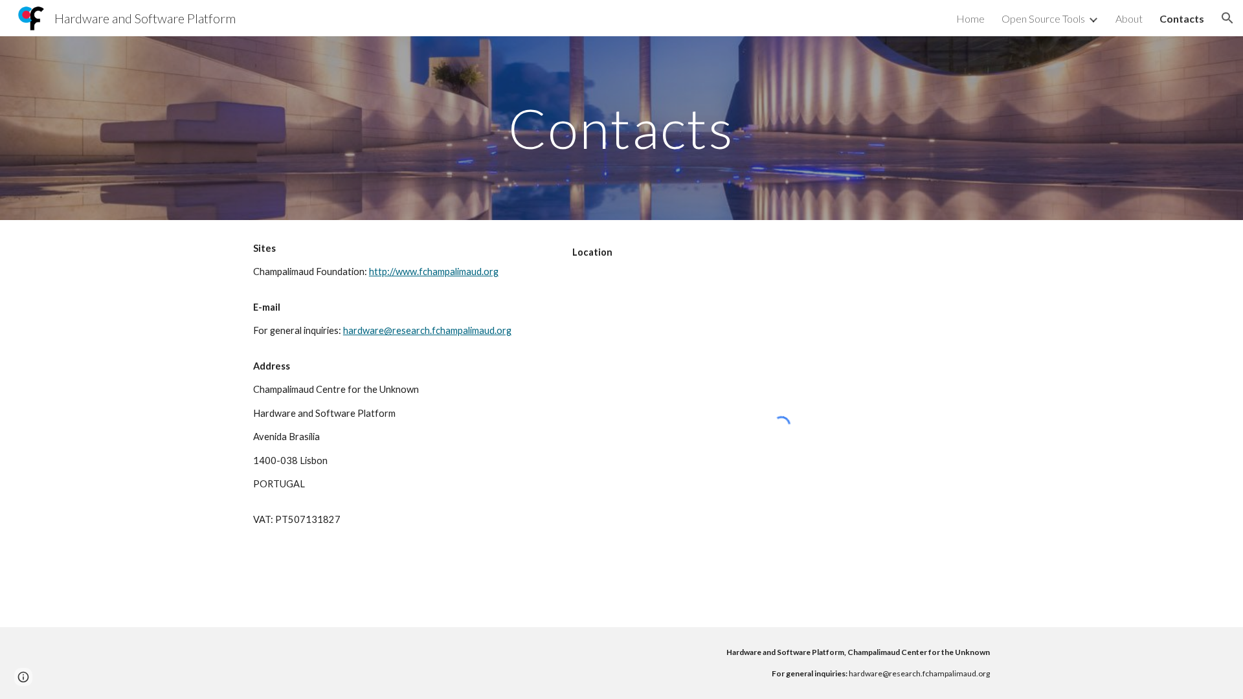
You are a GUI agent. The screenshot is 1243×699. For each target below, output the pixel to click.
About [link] (1129, 18)
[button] (1227, 18)
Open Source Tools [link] (1043, 18)
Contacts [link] (1181, 18)
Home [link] (970, 18)
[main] (621, 128)
